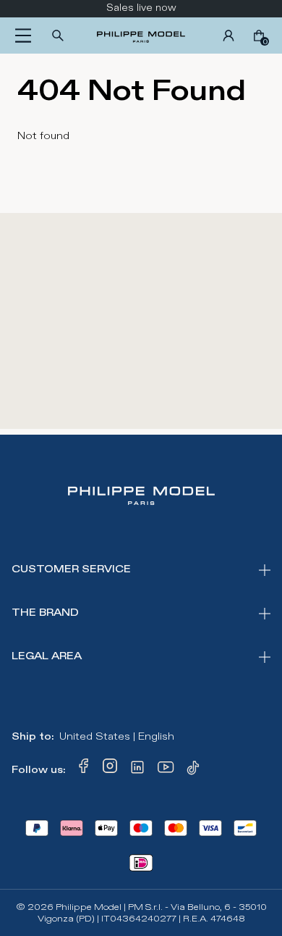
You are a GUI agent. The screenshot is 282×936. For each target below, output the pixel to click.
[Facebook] (84, 770)
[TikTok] (195, 770)
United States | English (116, 736)
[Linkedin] (137, 770)
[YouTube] (166, 770)
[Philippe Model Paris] (141, 35)
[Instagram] (110, 770)
